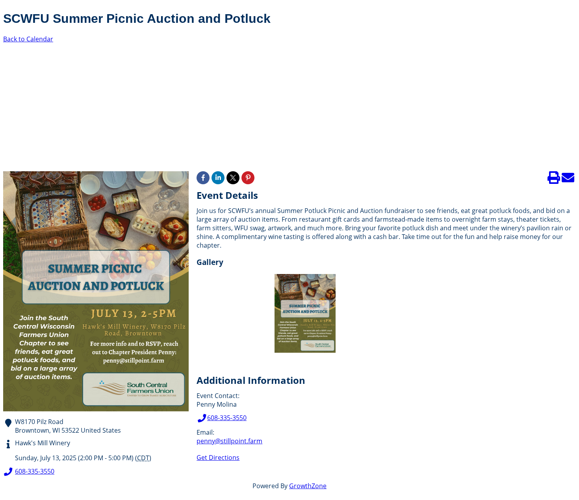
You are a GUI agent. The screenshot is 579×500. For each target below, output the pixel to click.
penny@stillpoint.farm (229, 441)
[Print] (553, 180)
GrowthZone (308, 485)
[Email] (568, 180)
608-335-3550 (34, 471)
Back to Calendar (28, 39)
